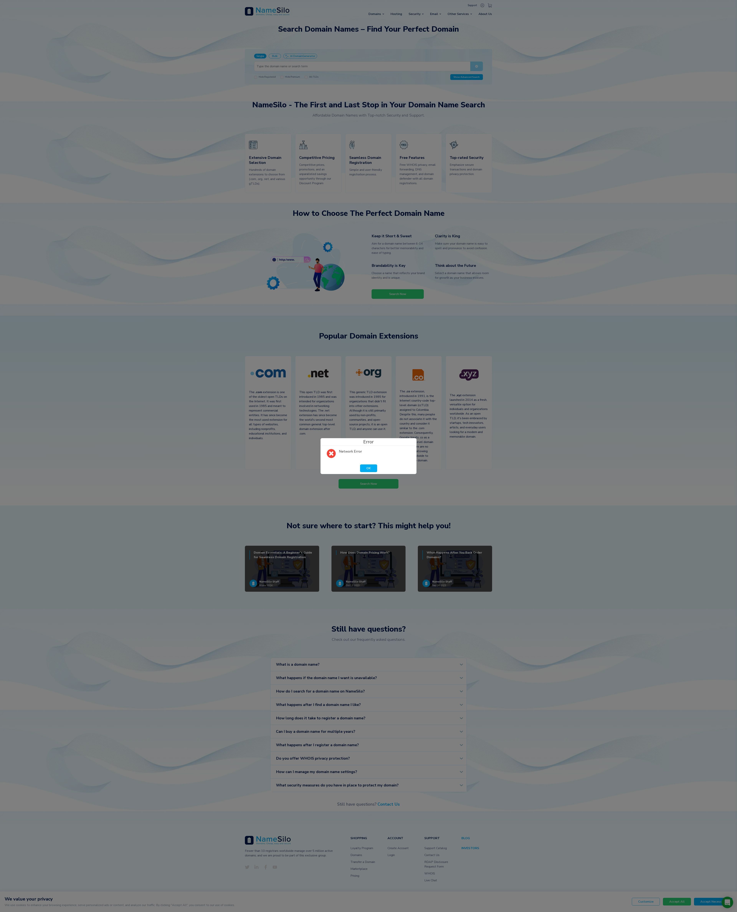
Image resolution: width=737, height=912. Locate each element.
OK (368, 468)
